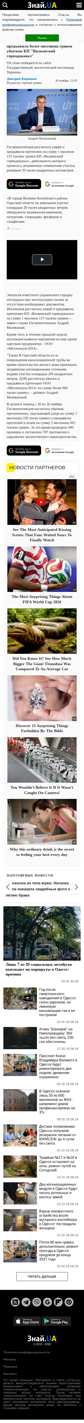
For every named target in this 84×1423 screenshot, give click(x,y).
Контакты (10, 1374)
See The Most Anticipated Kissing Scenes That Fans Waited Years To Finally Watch (42, 534)
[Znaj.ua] (42, 5)
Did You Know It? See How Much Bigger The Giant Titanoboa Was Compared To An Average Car (42, 663)
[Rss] (15, 1302)
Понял (42, 38)
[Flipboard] (58, 1302)
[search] (5, 5)
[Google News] (47, 1302)
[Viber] (36, 1302)
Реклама (9, 1359)
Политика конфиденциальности (26, 1352)
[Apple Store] (27, 1321)
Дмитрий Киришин (22, 78)
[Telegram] (26, 1302)
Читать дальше (42, 1276)
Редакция (10, 1366)
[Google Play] (56, 1321)
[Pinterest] (69, 1302)
